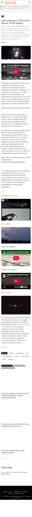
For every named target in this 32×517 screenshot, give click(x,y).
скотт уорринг (25, 356)
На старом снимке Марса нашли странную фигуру (12, 451)
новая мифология (7, 356)
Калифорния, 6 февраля (9, 196)
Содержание (17, 491)
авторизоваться (6, 474)
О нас (10, 491)
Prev (4, 458)
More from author (19, 365)
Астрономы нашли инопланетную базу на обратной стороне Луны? (15, 425)
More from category (8, 368)
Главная (5, 491)
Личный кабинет (19, 493)
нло (27, 353)
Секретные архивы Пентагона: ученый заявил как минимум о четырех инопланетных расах (15, 395)
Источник (4, 347)
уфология (10, 359)
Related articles (7, 365)
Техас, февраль (6, 224)
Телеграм (25, 491)
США (4, 359)
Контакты (10, 493)
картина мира (19, 353)
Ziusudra (3, 42)
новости (17, 356)
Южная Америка (6, 292)
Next (8, 458)
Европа (11, 353)
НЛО (3, 16)
